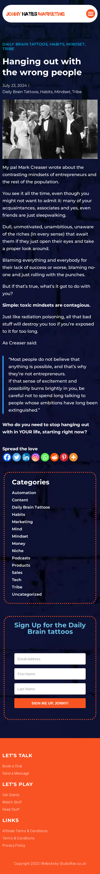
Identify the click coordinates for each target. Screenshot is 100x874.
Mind (17, 529)
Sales (17, 572)
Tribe (8, 48)
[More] (73, 457)
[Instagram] (35, 457)
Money (18, 543)
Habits (57, 44)
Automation (24, 492)
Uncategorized (27, 594)
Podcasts (21, 558)
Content (20, 500)
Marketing (22, 521)
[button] (90, 13)
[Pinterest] (64, 457)
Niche (18, 550)
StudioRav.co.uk (73, 864)
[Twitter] (16, 457)
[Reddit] (54, 457)
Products (21, 565)
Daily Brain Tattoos (25, 44)
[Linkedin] (26, 457)
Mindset (75, 44)
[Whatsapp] (45, 457)
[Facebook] (7, 457)
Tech (16, 580)
